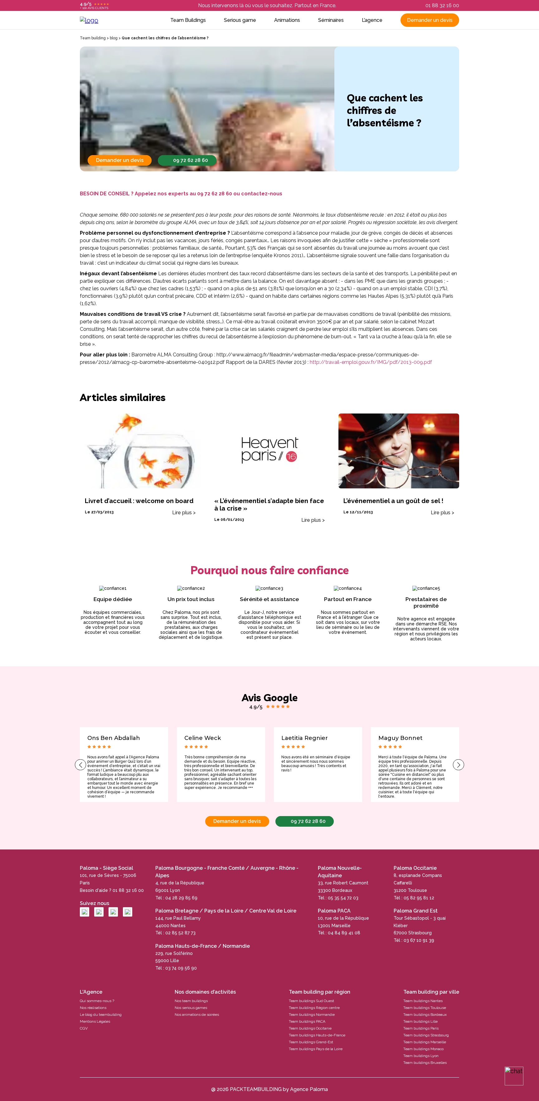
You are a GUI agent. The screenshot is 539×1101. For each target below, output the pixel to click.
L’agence (372, 20)
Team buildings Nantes (423, 1001)
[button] (80, 764)
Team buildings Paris (421, 1028)
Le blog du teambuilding (101, 1014)
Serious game (240, 20)
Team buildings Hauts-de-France (317, 1035)
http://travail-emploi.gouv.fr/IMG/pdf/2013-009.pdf (371, 362)
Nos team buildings (191, 1001)
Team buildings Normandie (312, 1014)
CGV (84, 1028)
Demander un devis (430, 20)
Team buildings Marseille (424, 1042)
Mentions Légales (95, 1021)
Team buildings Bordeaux (425, 1014)
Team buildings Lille (420, 1021)
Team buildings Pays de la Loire (315, 1049)
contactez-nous (261, 194)
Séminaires (331, 20)
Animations (287, 20)
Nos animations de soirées (197, 1014)
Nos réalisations (93, 1008)
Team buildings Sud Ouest (311, 1001)
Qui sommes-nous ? (97, 1001)
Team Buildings (188, 20)
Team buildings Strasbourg (426, 1035)
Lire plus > (184, 513)
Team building (93, 38)
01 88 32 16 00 (442, 5)
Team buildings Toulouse (424, 1008)
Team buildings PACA (307, 1021)
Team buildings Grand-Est (311, 1042)
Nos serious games (191, 1008)
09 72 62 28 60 (190, 160)
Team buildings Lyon (421, 1056)
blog (114, 38)
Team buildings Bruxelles (425, 1062)
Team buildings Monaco (423, 1049)
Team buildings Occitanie (310, 1028)
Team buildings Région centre (314, 1008)
